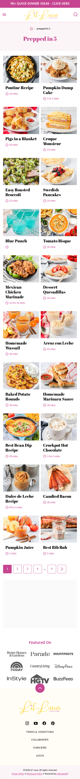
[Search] (75, 14)
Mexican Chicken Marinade (14, 291)
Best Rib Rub (55, 547)
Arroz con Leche (58, 343)
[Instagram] (27, 723)
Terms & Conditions (40, 732)
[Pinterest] (53, 723)
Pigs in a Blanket (21, 138)
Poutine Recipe (19, 87)
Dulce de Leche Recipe (19, 499)
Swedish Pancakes (52, 192)
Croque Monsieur (52, 141)
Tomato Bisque (57, 241)
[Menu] (4, 14)
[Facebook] (44, 723)
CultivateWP (62, 774)
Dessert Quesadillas (54, 289)
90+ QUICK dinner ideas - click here (40, 3)
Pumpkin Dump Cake (58, 90)
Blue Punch (16, 241)
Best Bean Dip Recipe (18, 447)
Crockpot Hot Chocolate (55, 447)
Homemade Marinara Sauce (58, 396)
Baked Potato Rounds (17, 396)
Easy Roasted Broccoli (17, 192)
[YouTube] (35, 723)
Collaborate (40, 739)
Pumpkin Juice (19, 547)
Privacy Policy (18, 774)
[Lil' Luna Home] (41, 14)
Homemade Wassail (16, 345)
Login (40, 755)
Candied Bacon (57, 496)
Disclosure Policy (35, 774)
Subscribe (40, 747)
